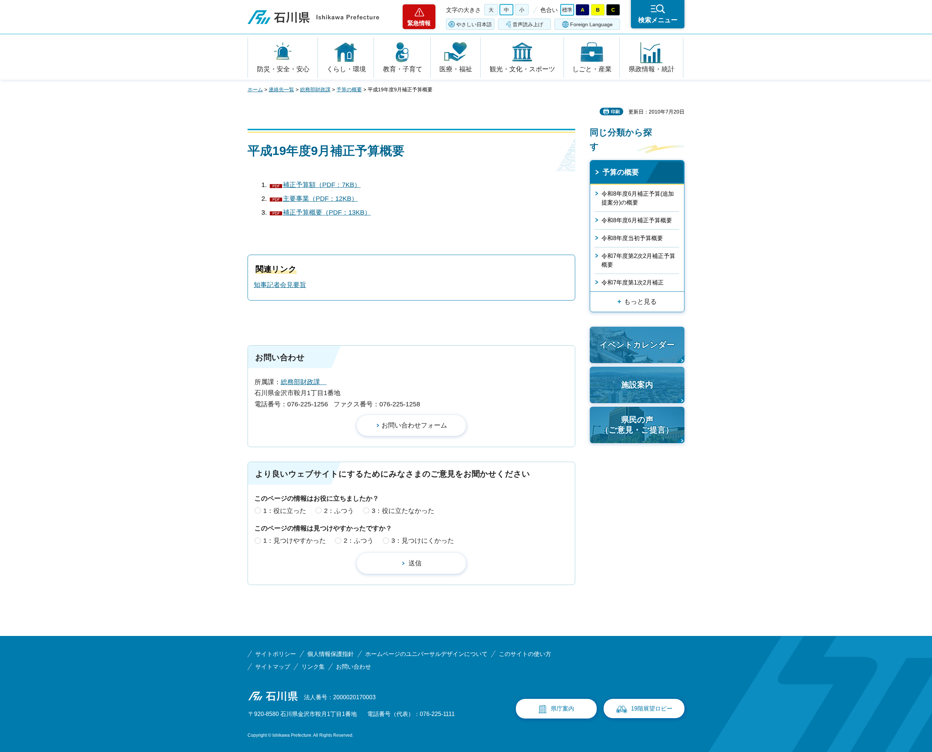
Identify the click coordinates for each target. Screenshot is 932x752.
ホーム (255, 89)
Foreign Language (591, 24)
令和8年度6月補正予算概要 (636, 220)
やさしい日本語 (474, 24)
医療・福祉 (455, 69)
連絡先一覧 (281, 89)
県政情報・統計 (652, 69)
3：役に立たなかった (403, 510)
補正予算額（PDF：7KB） (322, 184)
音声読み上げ (528, 24)
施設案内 (637, 384)
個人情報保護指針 (330, 654)
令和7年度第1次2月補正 (632, 282)
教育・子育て (402, 69)
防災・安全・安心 (283, 69)
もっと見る (640, 301)
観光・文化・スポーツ (522, 69)
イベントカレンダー (637, 344)
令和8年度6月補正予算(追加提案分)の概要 (637, 198)
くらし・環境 (346, 69)
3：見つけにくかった (422, 540)
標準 (567, 10)
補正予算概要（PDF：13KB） (327, 212)
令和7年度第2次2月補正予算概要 (638, 260)
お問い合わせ (353, 667)
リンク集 (313, 667)
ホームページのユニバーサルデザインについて (426, 654)
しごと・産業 (592, 69)
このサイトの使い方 (525, 654)
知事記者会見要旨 (280, 285)
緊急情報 (419, 23)
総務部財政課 (315, 89)
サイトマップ (272, 667)
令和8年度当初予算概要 (632, 238)
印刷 (615, 111)
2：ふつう (339, 510)
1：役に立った (284, 510)
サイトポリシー (275, 654)
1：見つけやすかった (294, 540)
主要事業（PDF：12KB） (320, 198)
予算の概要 (349, 89)
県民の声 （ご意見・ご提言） (637, 425)
